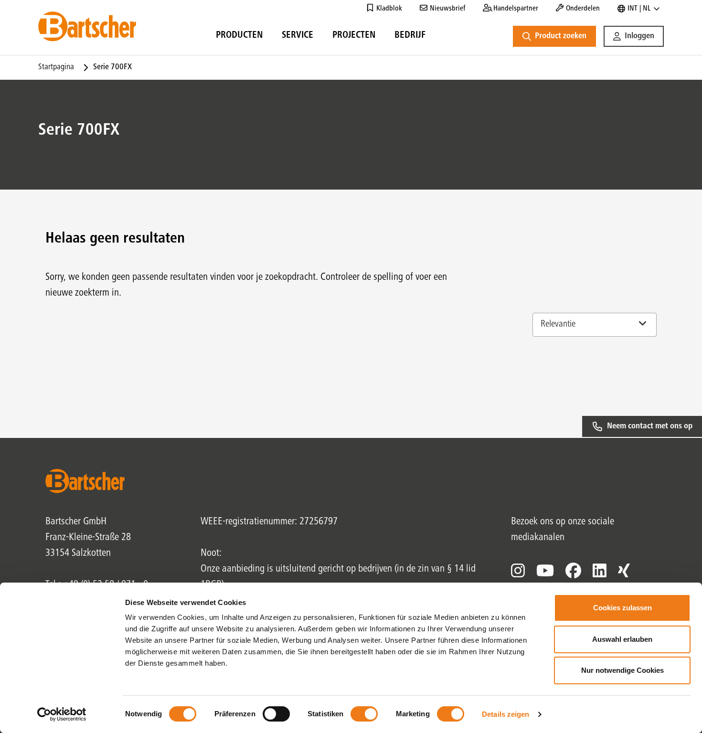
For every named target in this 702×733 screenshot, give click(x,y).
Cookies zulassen (622, 608)
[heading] (239, 37)
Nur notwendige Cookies (622, 670)
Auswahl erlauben (622, 639)
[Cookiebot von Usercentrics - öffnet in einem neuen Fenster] (62, 714)
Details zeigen (505, 714)
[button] (634, 36)
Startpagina (56, 67)
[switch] (276, 714)
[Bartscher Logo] (87, 26)
